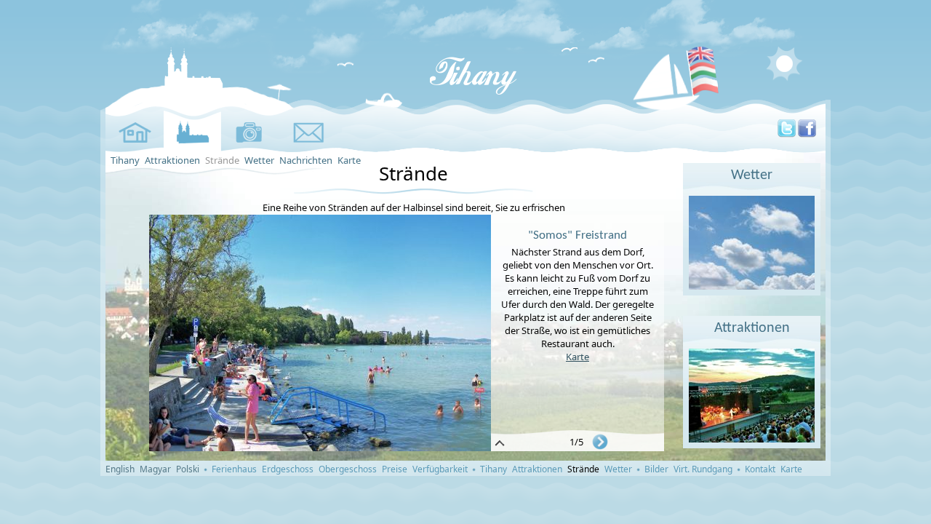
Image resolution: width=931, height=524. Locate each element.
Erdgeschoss (287, 469)
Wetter (259, 160)
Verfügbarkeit (440, 469)
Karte (349, 160)
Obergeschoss (348, 469)
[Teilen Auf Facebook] (807, 133)
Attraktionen (172, 160)
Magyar (155, 469)
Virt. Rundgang (703, 469)
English (120, 469)
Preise (394, 469)
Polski (187, 469)
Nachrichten (305, 160)
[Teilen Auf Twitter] (787, 133)
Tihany (125, 160)
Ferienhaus (234, 469)
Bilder (656, 469)
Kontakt (760, 469)
